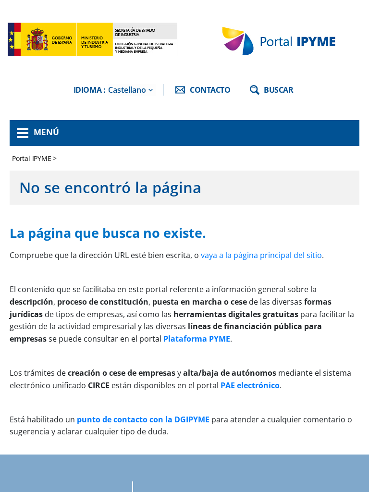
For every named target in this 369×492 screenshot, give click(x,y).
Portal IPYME (32, 158)
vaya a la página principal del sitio (261, 255)
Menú (46, 131)
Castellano (127, 90)
